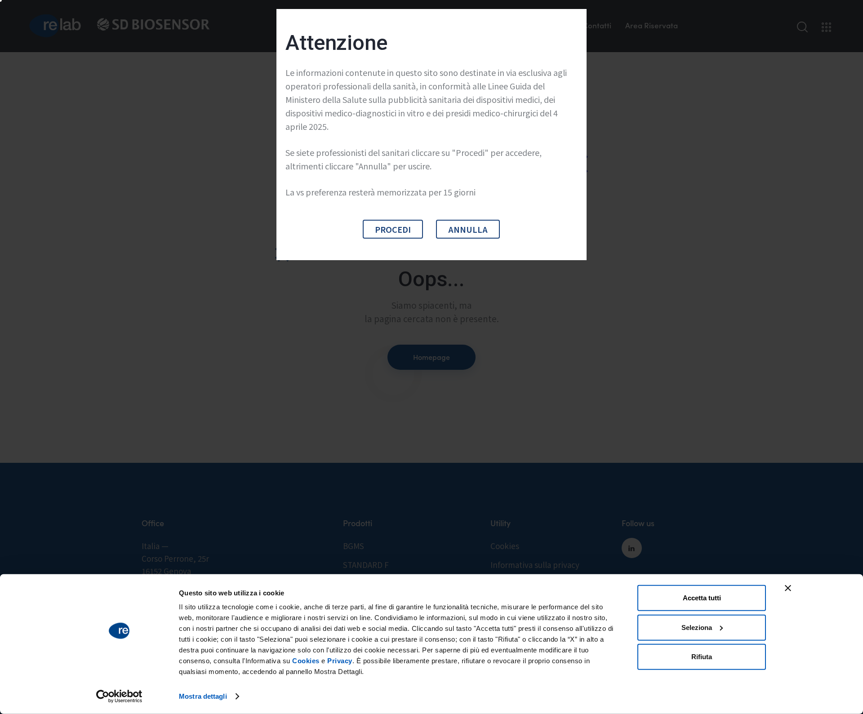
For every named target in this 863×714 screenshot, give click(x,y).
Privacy (339, 661)
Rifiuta (701, 657)
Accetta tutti (702, 598)
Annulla (468, 229)
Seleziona (696, 627)
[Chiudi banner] (788, 588)
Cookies (306, 661)
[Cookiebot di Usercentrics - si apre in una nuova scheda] (119, 696)
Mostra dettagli (203, 696)
